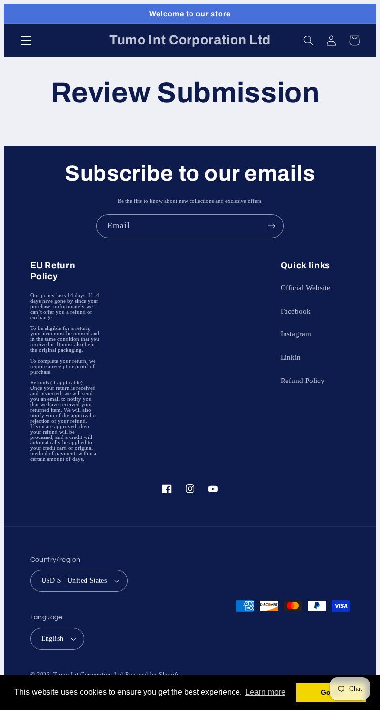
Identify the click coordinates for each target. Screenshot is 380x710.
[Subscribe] (271, 226)
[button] (25, 40)
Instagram (296, 334)
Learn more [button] (265, 692)
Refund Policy (303, 380)
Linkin (291, 357)
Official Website (305, 288)
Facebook (296, 311)
